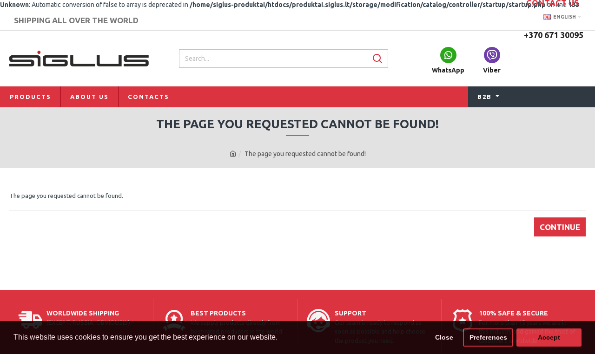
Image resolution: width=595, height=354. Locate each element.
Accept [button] (549, 337)
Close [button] (444, 337)
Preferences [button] (488, 337)
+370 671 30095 (553, 35)
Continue (560, 227)
